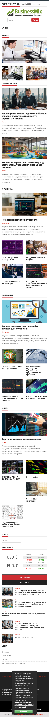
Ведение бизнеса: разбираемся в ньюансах (22, 59)
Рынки (4, 442)
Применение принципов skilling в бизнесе (12, 368)
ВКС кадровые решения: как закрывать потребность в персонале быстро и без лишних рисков (29, 626)
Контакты (5, 652)
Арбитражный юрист (24, 637)
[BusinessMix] (24, 12)
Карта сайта (6, 656)
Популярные (24, 577)
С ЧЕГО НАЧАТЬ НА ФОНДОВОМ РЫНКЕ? (11, 478)
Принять (23, 711)
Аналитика (5, 223)
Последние (25, 583)
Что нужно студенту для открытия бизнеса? (35, 76)
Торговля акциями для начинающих (21, 439)
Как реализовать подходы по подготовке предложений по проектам (33, 371)
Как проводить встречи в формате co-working (36, 397)
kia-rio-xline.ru (30, 715)
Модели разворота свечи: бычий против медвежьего (11, 525)
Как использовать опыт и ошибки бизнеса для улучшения (20, 327)
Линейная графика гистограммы (10, 259)
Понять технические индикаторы (10, 283)
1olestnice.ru (40, 715)
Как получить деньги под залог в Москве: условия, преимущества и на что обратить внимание (24, 116)
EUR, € (12, 565)
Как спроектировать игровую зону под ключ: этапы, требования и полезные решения (23, 165)
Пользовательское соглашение (13, 663)
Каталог (5, 660)
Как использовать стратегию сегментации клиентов (12, 398)
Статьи (4, 122)
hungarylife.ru (20, 715)
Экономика (5, 332)
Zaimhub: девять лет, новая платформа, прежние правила (23, 615)
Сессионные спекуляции (31, 500)
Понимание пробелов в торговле (19, 219)
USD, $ (12, 557)
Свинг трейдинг (33, 477)
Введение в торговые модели (35, 259)
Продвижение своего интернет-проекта (10, 76)
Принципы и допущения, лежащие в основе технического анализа (36, 285)
